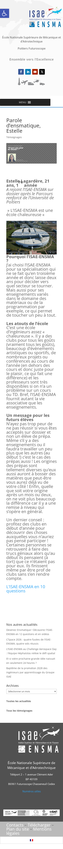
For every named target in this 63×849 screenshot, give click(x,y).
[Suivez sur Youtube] (35, 72)
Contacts (14, 825)
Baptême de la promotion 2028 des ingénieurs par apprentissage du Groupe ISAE (30, 672)
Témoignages (14, 137)
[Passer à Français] (31, 840)
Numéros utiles (31, 791)
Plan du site (17, 829)
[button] (4, 13)
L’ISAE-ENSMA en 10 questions (25, 589)
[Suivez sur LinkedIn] (28, 72)
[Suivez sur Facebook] (21, 72)
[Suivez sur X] (42, 72)
